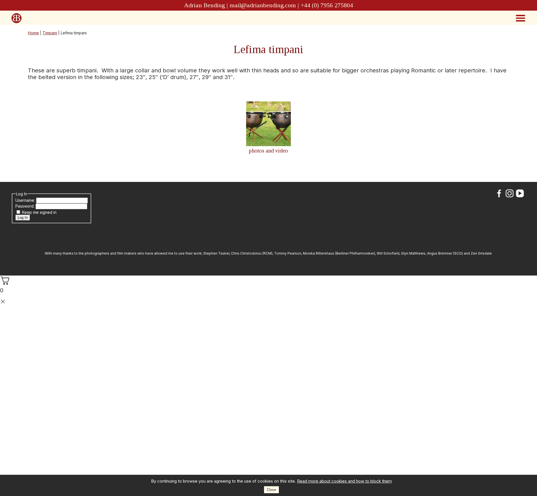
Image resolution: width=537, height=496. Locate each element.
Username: (25, 200)
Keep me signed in (39, 212)
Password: (25, 206)
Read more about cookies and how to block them (344, 481)
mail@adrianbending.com (263, 5)
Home (33, 32)
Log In (23, 217)
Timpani (50, 32)
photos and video (268, 151)
